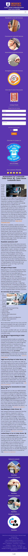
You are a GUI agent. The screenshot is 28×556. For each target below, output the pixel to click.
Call (14, 554)
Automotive (22, 543)
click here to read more (19, 407)
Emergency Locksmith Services (14, 71)
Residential (9, 543)
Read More (14, 475)
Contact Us (19, 545)
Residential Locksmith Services (14, 18)
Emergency (8, 545)
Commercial (15, 543)
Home (4, 543)
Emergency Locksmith (14, 514)
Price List (15, 546)
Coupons (14, 545)
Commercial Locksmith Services (14, 36)
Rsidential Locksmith (14, 459)
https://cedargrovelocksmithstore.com (14, 540)
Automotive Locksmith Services (14, 52)
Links (24, 546)
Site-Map (20, 546)
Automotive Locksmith (14, 495)
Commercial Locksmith (14, 477)
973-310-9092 (16, 538)
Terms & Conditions (7, 546)
